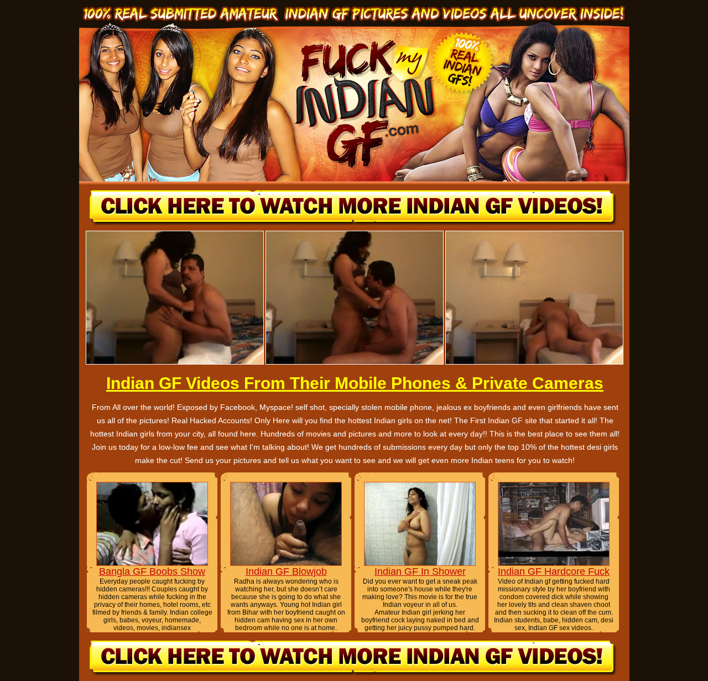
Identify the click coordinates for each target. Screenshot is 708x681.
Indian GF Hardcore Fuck (554, 571)
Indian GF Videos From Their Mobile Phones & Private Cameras (354, 383)
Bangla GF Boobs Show (152, 571)
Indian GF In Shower (420, 571)
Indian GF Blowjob (286, 571)
